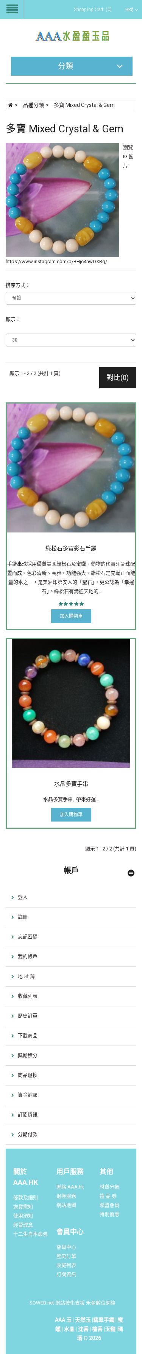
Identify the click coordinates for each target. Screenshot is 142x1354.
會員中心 (66, 1247)
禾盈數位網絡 (100, 1303)
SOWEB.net (42, 1303)
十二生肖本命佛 (30, 1234)
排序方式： (18, 285)
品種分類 (33, 105)
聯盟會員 (109, 1205)
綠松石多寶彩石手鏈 (71, 548)
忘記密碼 (27, 936)
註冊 (23, 917)
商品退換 (27, 1075)
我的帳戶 (27, 956)
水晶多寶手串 (71, 783)
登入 (23, 897)
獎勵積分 (27, 1055)
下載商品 (27, 1035)
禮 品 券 (108, 1196)
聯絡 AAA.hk (70, 1187)
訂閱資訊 (27, 1114)
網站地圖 (66, 1205)
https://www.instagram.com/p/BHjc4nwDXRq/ (56, 261)
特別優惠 (109, 1214)
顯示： (13, 319)
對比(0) (118, 377)
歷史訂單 (27, 1016)
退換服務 (66, 1196)
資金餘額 (27, 1095)
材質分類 (109, 1187)
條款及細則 (25, 1197)
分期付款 (27, 1134)
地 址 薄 (26, 976)
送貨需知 (23, 1206)
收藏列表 (27, 996)
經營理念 (23, 1225)
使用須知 (23, 1216)
